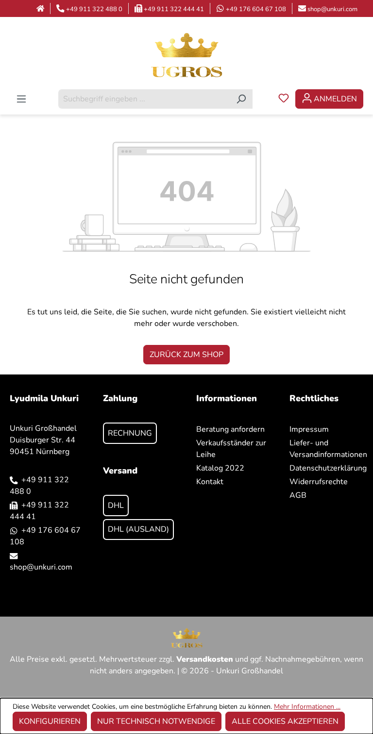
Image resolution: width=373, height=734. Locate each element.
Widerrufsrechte (318, 481)
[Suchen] (241, 99)
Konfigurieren (50, 721)
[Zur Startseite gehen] (186, 54)
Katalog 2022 (220, 468)
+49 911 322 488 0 (94, 9)
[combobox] (144, 99)
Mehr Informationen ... (307, 706)
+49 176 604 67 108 (256, 9)
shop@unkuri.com (332, 9)
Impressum (309, 429)
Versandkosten (204, 659)
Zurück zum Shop (186, 354)
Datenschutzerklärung (328, 468)
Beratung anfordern (230, 429)
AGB (297, 495)
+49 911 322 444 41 (174, 9)
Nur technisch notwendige (156, 721)
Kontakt (209, 481)
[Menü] (21, 99)
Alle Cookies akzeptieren (285, 721)
